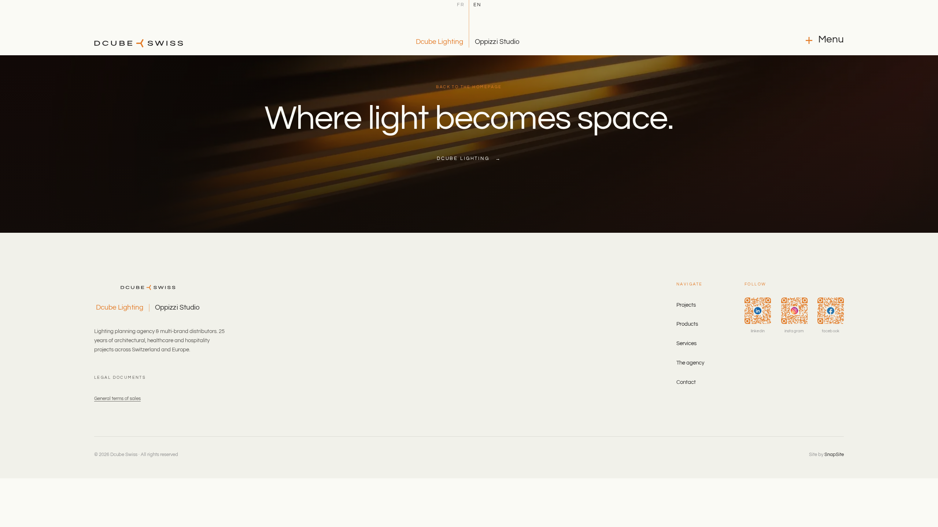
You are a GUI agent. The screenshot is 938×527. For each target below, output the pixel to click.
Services (686, 343)
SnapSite (834, 454)
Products (687, 324)
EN (477, 5)
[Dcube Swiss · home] (138, 43)
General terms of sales (117, 398)
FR (461, 5)
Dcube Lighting (439, 41)
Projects (686, 305)
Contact (686, 382)
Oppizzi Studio (497, 41)
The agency (690, 363)
